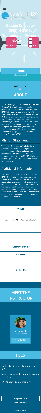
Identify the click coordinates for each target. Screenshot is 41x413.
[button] (3, 9)
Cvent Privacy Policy (20, 410)
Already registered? (20, 75)
